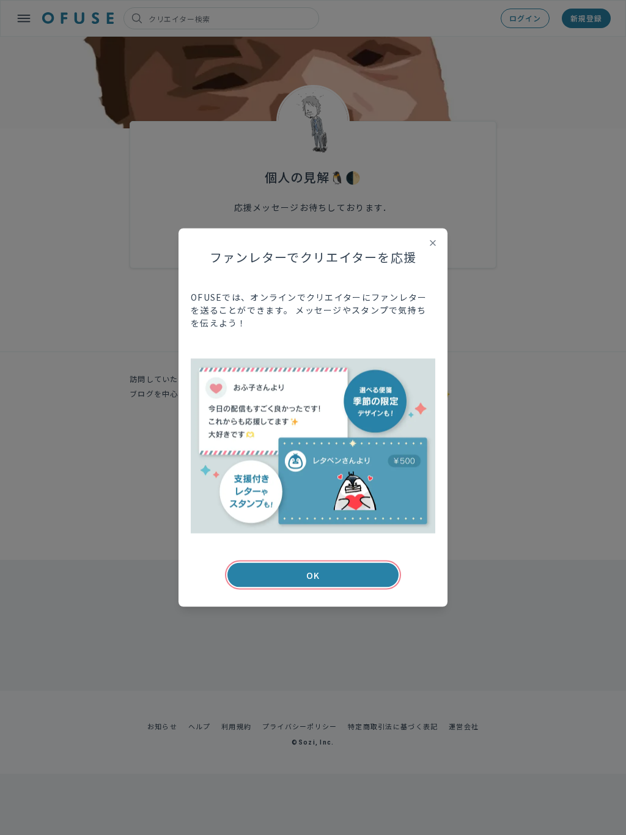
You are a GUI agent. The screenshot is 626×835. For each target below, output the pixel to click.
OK (313, 575)
